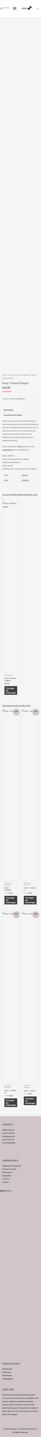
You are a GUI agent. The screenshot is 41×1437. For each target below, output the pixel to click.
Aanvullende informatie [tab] (13, 415)
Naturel (25, 475)
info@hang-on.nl (8, 1136)
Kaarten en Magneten (22, 375)
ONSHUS (25, 480)
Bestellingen (7, 1375)
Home (4, 375)
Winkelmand (7, 1369)
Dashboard (6, 1372)
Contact (5, 1182)
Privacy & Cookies (9, 1169)
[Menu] (14, 8)
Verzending (6, 1176)
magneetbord (7, 450)
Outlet (10, 375)
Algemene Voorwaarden (11, 1166)
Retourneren (7, 1172)
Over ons (5, 1179)
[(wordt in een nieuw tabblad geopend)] (5, 1274)
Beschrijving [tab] (8, 410)
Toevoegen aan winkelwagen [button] (11, 690)
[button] (20, 1152)
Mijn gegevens (7, 1379)
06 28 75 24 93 (8, 1140)
